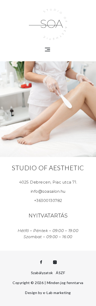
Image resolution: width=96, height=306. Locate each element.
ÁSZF (60, 273)
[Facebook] (41, 262)
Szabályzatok (42, 273)
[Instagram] (55, 262)
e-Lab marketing (57, 292)
